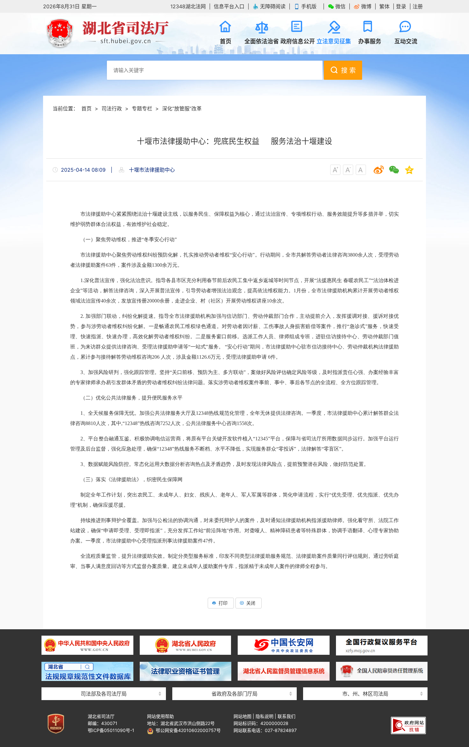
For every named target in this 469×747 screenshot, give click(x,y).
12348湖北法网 (188, 6)
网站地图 (242, 716)
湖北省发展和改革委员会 (234, 631)
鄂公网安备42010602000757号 (187, 730)
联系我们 (286, 716)
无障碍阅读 (273, 6)
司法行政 (111, 108)
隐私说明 (264, 716)
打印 (223, 603)
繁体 (384, 6)
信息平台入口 (229, 6)
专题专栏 (142, 108)
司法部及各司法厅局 (104, 694)
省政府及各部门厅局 (234, 694)
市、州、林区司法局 (365, 694)
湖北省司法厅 (107, 33)
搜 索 (348, 70)
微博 (366, 6)
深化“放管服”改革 (182, 108)
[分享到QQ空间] (409, 170)
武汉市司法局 (365, 631)
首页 (86, 108)
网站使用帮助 (160, 716)
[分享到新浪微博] (379, 170)
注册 (418, 6)
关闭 (250, 603)
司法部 (103, 631)
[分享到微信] (394, 170)
